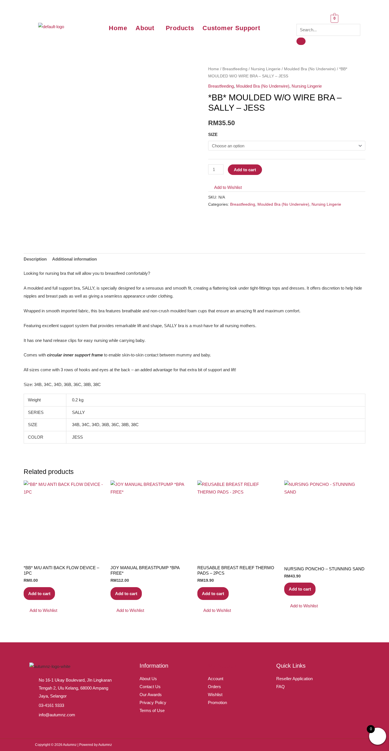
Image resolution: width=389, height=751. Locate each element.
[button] (146, 28)
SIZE (213, 134)
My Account (223, 666)
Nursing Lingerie (266, 69)
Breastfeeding (234, 69)
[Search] (301, 41)
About (145, 28)
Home (118, 28)
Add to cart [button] (39, 593)
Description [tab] (35, 259)
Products (180, 28)
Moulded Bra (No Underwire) (310, 69)
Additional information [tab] (74, 259)
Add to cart (245, 169)
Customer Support (231, 28)
